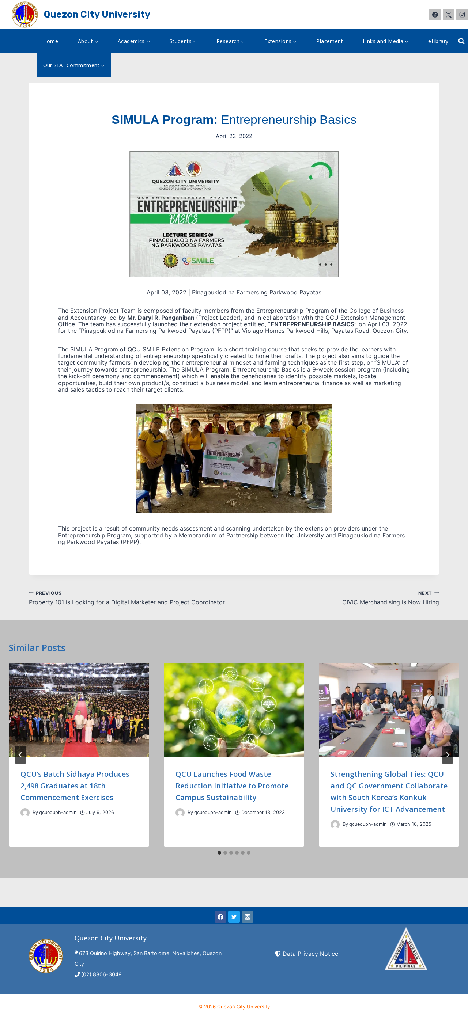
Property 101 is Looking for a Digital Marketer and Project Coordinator (127, 598)
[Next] (447, 755)
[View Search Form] (461, 41)
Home (50, 41)
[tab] (219, 853)
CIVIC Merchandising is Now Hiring (390, 598)
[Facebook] (435, 14)
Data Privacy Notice (310, 953)
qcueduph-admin (57, 812)
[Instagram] (462, 14)
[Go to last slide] (20, 755)
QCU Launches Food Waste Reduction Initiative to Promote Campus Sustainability (232, 785)
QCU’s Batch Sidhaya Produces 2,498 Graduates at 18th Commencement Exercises (74, 785)
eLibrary (438, 41)
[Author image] (25, 812)
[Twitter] (234, 917)
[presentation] (79, 710)
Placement (329, 41)
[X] (448, 14)
